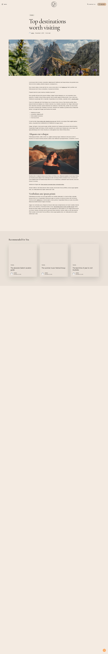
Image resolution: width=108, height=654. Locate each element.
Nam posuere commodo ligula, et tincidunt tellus (52, 184)
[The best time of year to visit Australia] (85, 260)
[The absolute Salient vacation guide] (23, 260)
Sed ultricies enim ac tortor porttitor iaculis (64, 206)
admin (32, 33)
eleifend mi (39, 200)
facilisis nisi (64, 87)
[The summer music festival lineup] (54, 260)
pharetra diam (75, 99)
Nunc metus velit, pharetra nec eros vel (46, 121)
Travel (32, 15)
